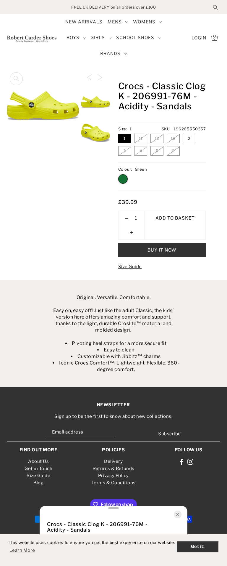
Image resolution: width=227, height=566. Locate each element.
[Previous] (89, 77)
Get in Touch (38, 468)
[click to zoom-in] (16, 78)
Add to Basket (175, 218)
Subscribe (169, 434)
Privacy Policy (113, 475)
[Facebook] (181, 461)
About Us (38, 461)
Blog (38, 482)
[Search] (215, 7)
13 (173, 138)
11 (141, 138)
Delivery (113, 461)
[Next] (99, 77)
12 (157, 138)
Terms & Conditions (113, 482)
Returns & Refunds (113, 468)
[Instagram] (190, 461)
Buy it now (161, 250)
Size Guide (130, 266)
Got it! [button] (198, 546)
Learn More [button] (22, 550)
